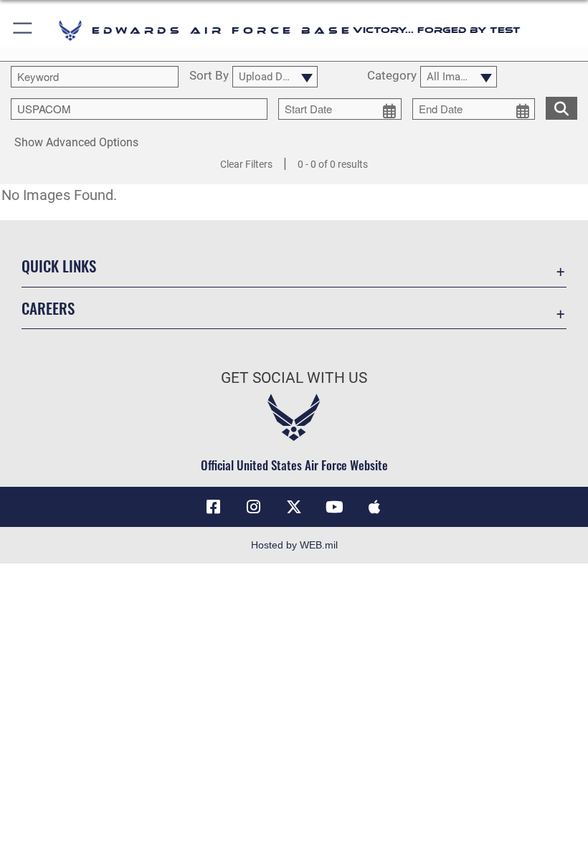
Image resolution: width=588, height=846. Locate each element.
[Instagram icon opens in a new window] (254, 507)
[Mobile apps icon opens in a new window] (374, 507)
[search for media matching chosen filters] (561, 107)
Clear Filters (246, 164)
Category (392, 76)
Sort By (209, 76)
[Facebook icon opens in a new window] (213, 507)
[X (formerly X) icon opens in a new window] (294, 507)
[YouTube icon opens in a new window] (334, 507)
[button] (23, 30)
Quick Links (59, 266)
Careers (48, 308)
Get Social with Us (294, 377)
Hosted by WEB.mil (294, 545)
